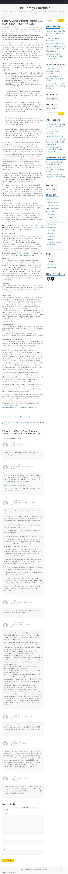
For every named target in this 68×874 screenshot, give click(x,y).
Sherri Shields (5, 27)
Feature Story (50, 215)
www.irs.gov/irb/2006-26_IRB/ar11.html (20, 369)
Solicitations (50, 236)
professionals (18, 31)
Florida (41, 29)
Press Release (50, 230)
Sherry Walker (52, 69)
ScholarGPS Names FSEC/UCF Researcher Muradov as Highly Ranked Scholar (55, 49)
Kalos (14, 776)
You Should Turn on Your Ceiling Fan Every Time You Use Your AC (55, 33)
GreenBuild (4, 31)
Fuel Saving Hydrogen (15, 438)
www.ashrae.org (7, 292)
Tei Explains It (50, 239)
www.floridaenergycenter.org (11, 278)
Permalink (16, 446)
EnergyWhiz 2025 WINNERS (54, 44)
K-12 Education (51, 224)
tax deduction (34, 31)
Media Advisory (51, 227)
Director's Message (52, 208)
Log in (48, 258)
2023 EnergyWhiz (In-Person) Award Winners (55, 79)
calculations (11, 29)
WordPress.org (51, 267)
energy (31, 29)
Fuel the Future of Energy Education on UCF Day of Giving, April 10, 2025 (54, 56)
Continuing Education (52, 205)
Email (4, 849)
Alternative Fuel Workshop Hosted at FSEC (16, 417)
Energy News (50, 211)
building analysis (35, 27)
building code (5, 29)
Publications (50, 233)
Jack (14, 600)
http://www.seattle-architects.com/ (14, 485)
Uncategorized (50, 248)
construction (24, 29)
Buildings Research (52, 202)
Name (4, 839)
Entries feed (50, 261)
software (24, 31)
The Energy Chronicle (34, 8)
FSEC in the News (51, 218)
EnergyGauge (36, 29)
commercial (17, 29)
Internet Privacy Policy (9, 872)
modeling (13, 31)
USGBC (11, 33)
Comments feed (51, 264)
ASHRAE (29, 27)
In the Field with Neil (52, 221)
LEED (9, 31)
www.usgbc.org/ (7, 321)
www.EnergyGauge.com (35, 227)
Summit (28, 31)
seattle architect (18, 465)
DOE (28, 29)
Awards (48, 199)
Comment (5, 813)
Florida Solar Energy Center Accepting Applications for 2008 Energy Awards (23, 423)
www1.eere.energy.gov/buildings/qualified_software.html (19, 407)
